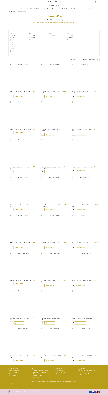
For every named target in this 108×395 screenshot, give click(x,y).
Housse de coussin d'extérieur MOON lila (20, 280)
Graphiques (33, 35)
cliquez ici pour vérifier (71, 381)
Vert (13, 48)
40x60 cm (71, 40)
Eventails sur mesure (14, 372)
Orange (13, 35)
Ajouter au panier (19, 96)
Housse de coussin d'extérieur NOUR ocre (20, 129)
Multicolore (14, 52)
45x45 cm (71, 39)
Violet (13, 42)
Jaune (13, 44)
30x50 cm (71, 35)
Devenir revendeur (14, 370)
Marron (13, 46)
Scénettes (33, 37)
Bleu (13, 37)
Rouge (13, 39)
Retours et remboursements (63, 374)
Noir (13, 40)
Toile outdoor (52, 35)
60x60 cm (71, 37)
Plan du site (36, 377)
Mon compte (59, 370)
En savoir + (54, 26)
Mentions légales (37, 374)
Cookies (35, 379)
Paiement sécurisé (37, 375)
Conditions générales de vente (40, 370)
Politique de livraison (61, 372)
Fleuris (32, 39)
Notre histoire (12, 374)
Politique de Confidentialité (39, 372)
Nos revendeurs (13, 375)
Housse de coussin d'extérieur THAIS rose (82, 167)
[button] (29, 8)
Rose (13, 50)
